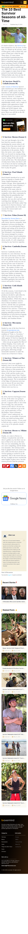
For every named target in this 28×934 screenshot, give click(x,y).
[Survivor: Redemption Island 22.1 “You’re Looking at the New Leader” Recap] (14, 806)
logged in (10, 633)
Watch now (23, 6)
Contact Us (18, 906)
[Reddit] (20, 525)
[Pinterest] (4, 525)
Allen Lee (5, 24)
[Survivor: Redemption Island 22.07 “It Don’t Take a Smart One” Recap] (14, 772)
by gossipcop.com (9, 370)
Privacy (17, 897)
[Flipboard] (8, 525)
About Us (17, 904)
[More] (24, 525)
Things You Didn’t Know (7, 906)
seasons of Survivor (13, 95)
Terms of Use (18, 902)
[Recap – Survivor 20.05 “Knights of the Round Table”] (14, 688)
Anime (2, 904)
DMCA (16, 899)
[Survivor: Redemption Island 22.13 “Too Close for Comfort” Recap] (14, 840)
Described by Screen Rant (11, 240)
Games (3, 909)
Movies (3, 899)
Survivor (23, 46)
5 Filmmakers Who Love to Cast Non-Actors (14, 660)
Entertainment (4, 902)
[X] (16, 525)
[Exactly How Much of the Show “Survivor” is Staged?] (14, 718)
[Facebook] (12, 525)
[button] (25, 2)
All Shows (3, 911)
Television (3, 897)
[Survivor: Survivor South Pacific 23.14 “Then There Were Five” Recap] (14, 739)
